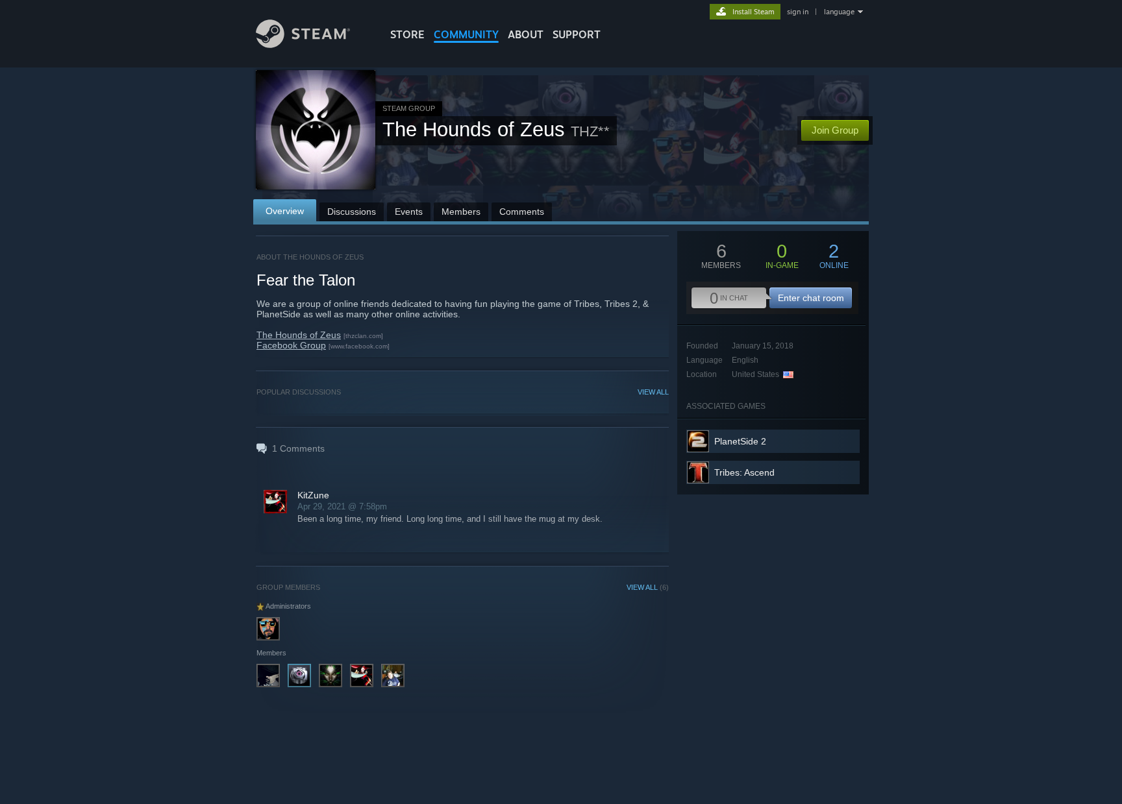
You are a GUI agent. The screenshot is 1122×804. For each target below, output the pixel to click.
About (525, 34)
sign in (797, 11)
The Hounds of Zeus (298, 335)
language (839, 11)
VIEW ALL (653, 392)
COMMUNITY (466, 34)
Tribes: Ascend (744, 472)
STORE (407, 34)
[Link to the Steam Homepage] (303, 44)
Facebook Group (291, 345)
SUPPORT (577, 34)
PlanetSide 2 (740, 441)
